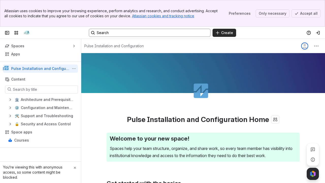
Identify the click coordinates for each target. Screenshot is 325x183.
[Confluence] (26, 33)
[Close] (75, 168)
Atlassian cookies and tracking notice (163, 16)
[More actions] (74, 69)
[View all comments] (313, 149)
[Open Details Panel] (313, 160)
